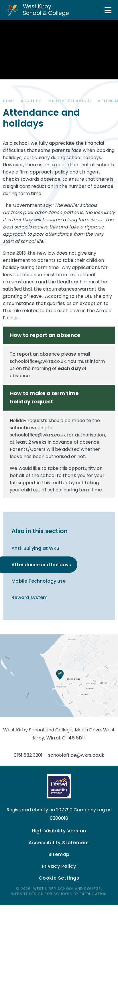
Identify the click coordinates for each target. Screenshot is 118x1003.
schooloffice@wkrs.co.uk (76, 755)
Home (9, 100)
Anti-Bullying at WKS (35, 548)
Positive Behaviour (70, 100)
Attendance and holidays (41, 564)
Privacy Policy (59, 866)
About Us (31, 100)
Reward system (29, 597)
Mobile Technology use (38, 581)
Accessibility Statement (59, 842)
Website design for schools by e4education (59, 893)
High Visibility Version (59, 830)
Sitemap (59, 854)
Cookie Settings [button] (59, 878)
